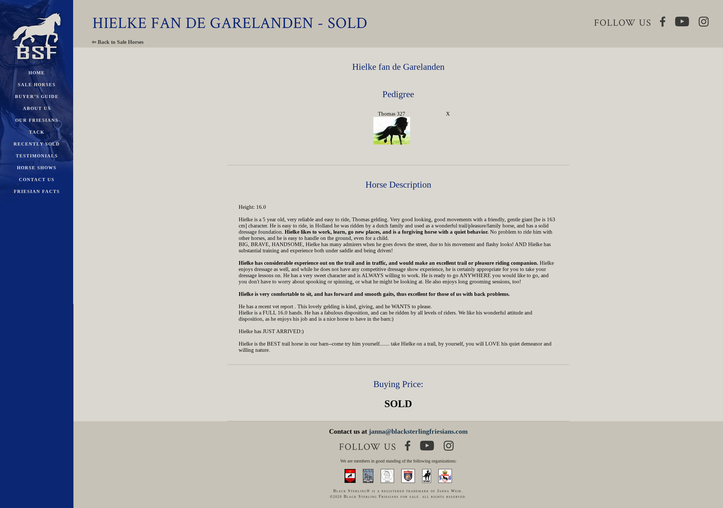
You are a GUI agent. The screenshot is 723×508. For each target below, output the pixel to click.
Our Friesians (36, 120)
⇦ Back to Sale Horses (117, 42)
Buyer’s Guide (37, 96)
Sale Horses (37, 84)
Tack (36, 132)
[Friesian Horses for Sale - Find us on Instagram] (449, 443)
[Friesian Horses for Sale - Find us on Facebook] (407, 442)
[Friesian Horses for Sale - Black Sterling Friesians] (36, 11)
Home (37, 72)
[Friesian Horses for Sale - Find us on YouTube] (427, 443)
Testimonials (37, 155)
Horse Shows (36, 167)
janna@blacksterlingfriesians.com (418, 431)
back (709, 482)
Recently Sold (37, 144)
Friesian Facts (37, 191)
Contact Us (37, 179)
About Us (37, 108)
